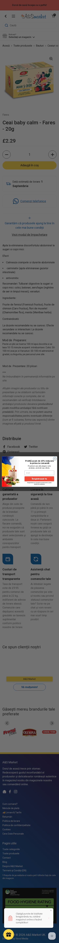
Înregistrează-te (39, 478)
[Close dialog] (55, 458)
